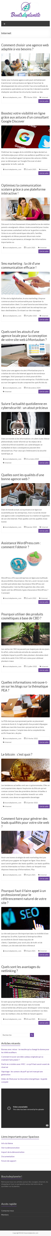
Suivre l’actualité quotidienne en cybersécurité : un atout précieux (24, 406)
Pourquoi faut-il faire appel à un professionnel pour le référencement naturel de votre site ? (23, 897)
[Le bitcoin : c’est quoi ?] (25, 760)
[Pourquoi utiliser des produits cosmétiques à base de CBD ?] (25, 623)
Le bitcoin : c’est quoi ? (16, 754)
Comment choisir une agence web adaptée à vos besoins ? (25, 47)
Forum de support (8, 1161)
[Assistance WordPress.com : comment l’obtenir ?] (25, 552)
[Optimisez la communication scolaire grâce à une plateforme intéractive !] (25, 199)
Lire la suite (44, 101)
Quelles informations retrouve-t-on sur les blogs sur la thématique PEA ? (24, 686)
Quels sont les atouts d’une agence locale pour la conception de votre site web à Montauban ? (24, 336)
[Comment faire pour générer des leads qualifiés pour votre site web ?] (25, 832)
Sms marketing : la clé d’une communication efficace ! (20, 265)
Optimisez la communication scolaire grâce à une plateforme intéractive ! (23, 189)
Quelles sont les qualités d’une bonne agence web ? (22, 477)
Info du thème (7, 1143)
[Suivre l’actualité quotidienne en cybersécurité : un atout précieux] (25, 413)
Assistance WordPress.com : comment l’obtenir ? (21, 545)
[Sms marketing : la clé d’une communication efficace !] (25, 273)
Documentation (7, 1156)
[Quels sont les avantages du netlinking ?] (25, 976)
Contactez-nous (7, 1211)
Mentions (5, 1215)
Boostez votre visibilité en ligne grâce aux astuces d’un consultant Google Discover (25, 117)
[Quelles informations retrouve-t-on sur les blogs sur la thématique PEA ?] (25, 696)
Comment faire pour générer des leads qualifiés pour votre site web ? (25, 823)
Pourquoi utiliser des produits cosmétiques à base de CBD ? (22, 616)
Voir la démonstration (10, 1147)
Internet (44, 97)
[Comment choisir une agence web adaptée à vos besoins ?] (25, 54)
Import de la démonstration (12, 1152)
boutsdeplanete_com (13, 97)
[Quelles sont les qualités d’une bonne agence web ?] (25, 484)
